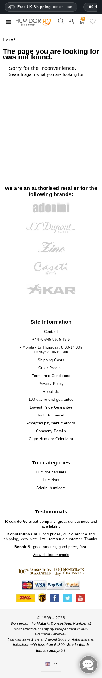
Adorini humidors (51, 488)
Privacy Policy (51, 384)
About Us (51, 391)
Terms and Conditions (51, 376)
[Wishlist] (92, 23)
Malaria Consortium (54, 624)
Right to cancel (51, 415)
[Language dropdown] (51, 664)
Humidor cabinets (51, 472)
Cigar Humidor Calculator (51, 439)
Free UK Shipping (45, 7)
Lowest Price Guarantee (51, 407)
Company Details (51, 431)
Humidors (51, 480)
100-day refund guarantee (51, 399)
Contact (51, 331)
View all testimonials (51, 555)
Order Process (51, 368)
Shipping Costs (51, 360)
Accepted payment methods (51, 423)
